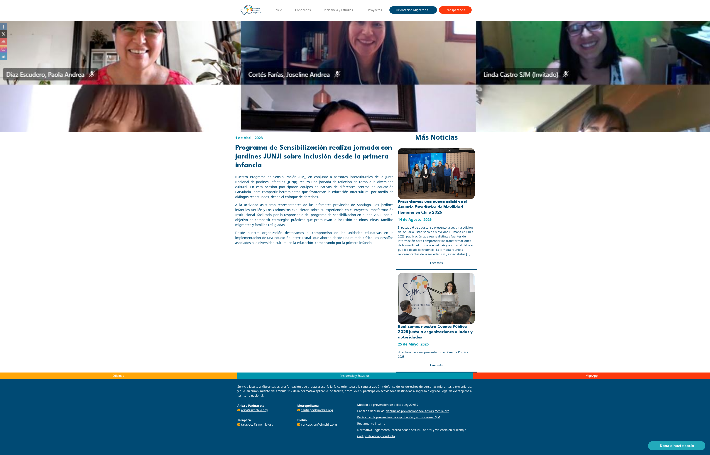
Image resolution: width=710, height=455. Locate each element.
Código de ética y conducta (376, 436)
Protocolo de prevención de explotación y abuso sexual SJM (398, 417)
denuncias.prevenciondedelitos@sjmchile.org (417, 411)
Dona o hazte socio (677, 445)
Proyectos (375, 10)
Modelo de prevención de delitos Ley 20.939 (387, 405)
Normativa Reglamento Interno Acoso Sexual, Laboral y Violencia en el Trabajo (411, 430)
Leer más (436, 263)
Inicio (278, 10)
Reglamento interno (371, 424)
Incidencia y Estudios (338, 10)
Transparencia (455, 10)
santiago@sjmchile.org (317, 410)
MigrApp (592, 376)
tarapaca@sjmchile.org (257, 424)
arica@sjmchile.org (254, 410)
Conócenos (303, 10)
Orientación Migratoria (412, 10)
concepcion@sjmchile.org (319, 424)
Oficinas (118, 376)
